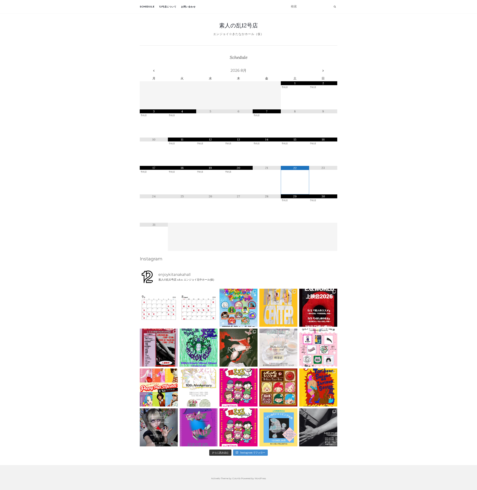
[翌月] (323, 71)
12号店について (167, 6)
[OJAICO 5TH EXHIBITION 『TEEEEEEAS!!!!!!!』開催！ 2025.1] (318, 427)
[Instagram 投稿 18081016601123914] (318, 308)
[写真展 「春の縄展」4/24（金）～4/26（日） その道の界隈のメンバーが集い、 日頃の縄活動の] (159, 348)
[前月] (154, 71)
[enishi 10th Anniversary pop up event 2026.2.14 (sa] (199, 387)
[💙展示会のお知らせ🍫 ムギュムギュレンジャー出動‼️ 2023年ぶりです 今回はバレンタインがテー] (278, 387)
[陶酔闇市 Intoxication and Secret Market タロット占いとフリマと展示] (199, 427)
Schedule (147, 6)
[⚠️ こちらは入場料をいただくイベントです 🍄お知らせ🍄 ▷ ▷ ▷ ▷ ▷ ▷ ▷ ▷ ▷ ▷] (318, 387)
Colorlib (236, 478)
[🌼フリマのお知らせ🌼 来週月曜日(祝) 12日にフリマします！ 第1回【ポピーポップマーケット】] (159, 387)
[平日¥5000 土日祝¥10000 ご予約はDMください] (199, 308)
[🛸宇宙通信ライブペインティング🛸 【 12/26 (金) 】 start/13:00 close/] (159, 427)
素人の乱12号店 (238, 25)
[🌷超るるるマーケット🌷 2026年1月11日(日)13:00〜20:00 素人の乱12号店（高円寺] (238, 387)
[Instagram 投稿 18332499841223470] (278, 308)
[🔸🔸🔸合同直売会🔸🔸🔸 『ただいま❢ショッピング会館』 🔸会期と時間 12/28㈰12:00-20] (278, 427)
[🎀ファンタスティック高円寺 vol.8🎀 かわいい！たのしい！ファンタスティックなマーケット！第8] (318, 348)
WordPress (260, 478)
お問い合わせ (188, 6)
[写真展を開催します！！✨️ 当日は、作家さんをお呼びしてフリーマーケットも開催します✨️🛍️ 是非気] (238, 348)
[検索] (334, 7)
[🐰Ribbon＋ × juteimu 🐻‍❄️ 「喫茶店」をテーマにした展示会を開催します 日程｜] (278, 348)
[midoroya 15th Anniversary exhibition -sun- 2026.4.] (199, 348)
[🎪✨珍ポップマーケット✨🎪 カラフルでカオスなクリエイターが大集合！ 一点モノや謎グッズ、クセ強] (238, 308)
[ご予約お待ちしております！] (159, 308)
